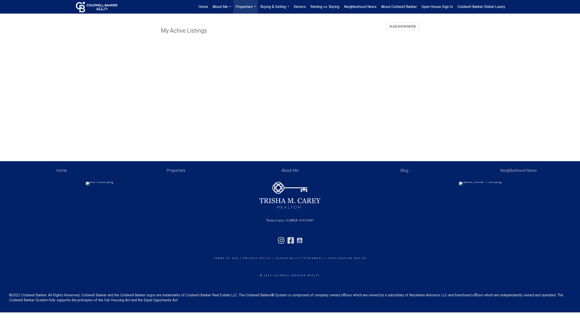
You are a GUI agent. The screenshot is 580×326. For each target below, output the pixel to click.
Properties (246, 9)
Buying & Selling (275, 9)
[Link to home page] (99, 7)
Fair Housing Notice (347, 258)
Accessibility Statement (300, 258)
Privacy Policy (257, 258)
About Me (222, 9)
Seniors (300, 7)
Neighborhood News (360, 7)
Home (203, 7)
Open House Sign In (437, 7)
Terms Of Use (226, 258)
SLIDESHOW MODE (402, 26)
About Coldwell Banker (399, 7)
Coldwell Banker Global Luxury (481, 7)
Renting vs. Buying (324, 7)
